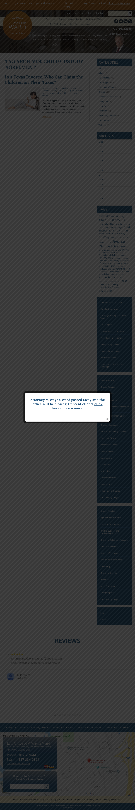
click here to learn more (77, 406)
